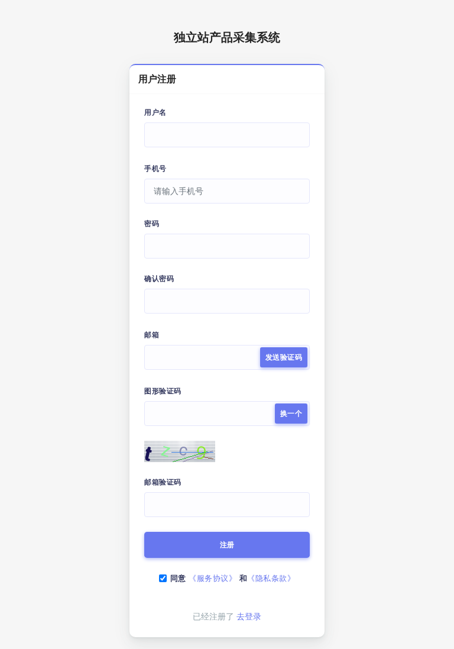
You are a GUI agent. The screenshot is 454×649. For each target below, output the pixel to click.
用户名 (155, 112)
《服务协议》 (212, 578)
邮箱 (151, 335)
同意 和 (233, 578)
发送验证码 (284, 357)
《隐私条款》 (271, 578)
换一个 (291, 413)
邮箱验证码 (162, 482)
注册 (227, 545)
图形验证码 (162, 391)
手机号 (155, 168)
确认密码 (159, 279)
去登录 (248, 616)
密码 (151, 223)
